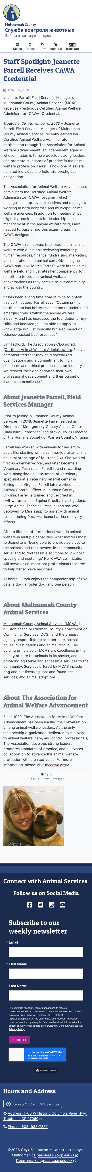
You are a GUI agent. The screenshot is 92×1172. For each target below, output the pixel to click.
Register (19, 1040)
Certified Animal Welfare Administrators (38, 349)
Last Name (18, 986)
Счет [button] (42, 49)
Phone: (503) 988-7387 (28, 1126)
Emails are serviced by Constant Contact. (55, 1025)
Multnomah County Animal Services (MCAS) (40, 623)
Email (13, 942)
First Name (18, 964)
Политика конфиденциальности (44, 1160)
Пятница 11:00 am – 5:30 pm (32, 1104)
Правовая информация (54, 1155)
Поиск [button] (30, 49)
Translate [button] (72, 49)
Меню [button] (17, 49)
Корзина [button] (55, 49)
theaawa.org (55, 765)
